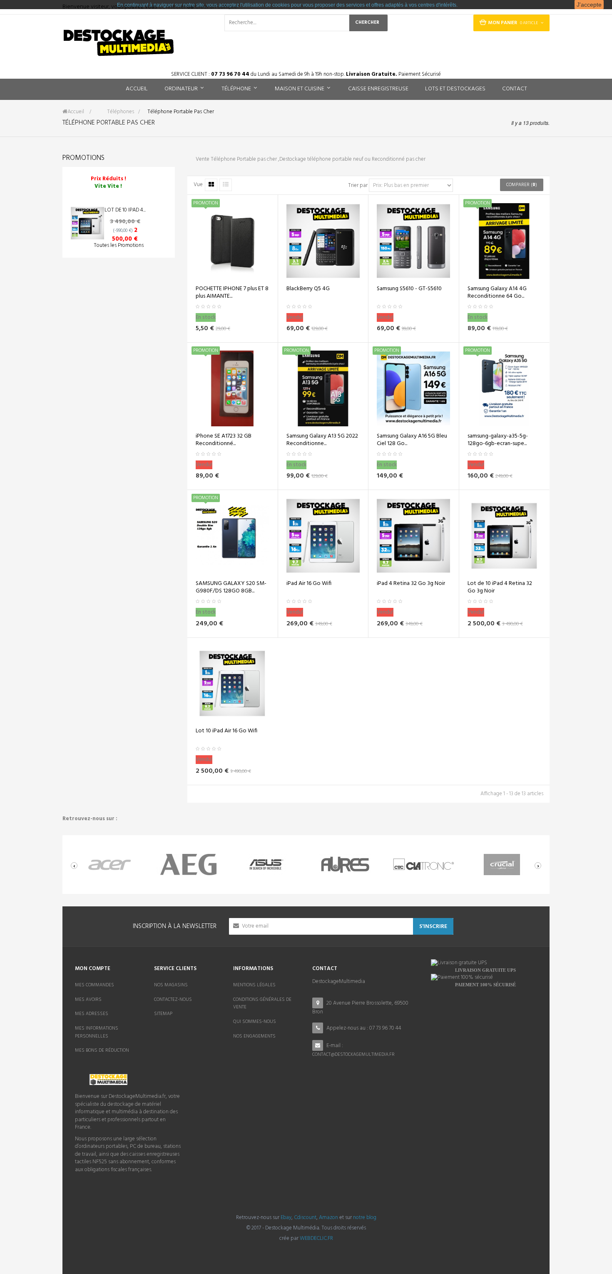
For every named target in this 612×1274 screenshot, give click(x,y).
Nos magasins (171, 985)
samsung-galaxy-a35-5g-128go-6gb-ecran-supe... (498, 440)
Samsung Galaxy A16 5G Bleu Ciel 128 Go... (412, 440)
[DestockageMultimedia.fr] (118, 42)
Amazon (328, 1217)
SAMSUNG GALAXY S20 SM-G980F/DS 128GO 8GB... (231, 587)
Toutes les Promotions (119, 245)
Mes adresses (91, 1014)
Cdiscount (305, 1217)
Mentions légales (254, 985)
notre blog (364, 1217)
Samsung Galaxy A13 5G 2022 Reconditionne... (322, 440)
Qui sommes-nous (254, 1021)
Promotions (83, 158)
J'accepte (589, 4)
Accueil (75, 111)
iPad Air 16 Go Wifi (308, 583)
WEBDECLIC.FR (316, 1238)
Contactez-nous (173, 999)
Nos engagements (254, 1036)
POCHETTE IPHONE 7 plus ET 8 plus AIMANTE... (232, 292)
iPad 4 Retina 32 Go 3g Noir (411, 583)
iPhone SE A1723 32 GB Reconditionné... (223, 440)
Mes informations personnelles (96, 1032)
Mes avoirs (88, 999)
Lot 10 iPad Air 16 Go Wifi (226, 731)
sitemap (163, 1014)
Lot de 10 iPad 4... (125, 210)
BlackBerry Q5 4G (308, 289)
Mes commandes (94, 985)
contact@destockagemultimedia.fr (353, 1054)
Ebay (286, 1217)
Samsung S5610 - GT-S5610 (409, 289)
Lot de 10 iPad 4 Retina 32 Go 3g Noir (500, 587)
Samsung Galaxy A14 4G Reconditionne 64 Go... (497, 292)
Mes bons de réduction (102, 1050)
